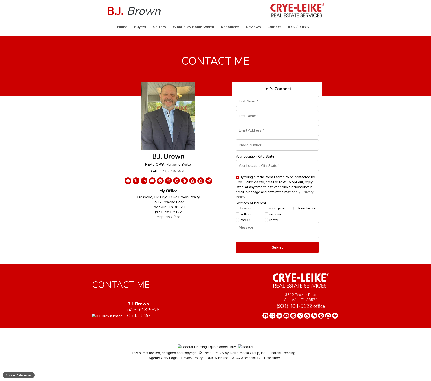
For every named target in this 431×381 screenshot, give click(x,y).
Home (122, 26)
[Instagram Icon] (168, 180)
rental (273, 220)
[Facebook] (265, 316)
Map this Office (168, 216)
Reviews (253, 26)
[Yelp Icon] (184, 180)
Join (291, 26)
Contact (274, 26)
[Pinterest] (293, 316)
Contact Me (138, 316)
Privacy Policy (192, 357)
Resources (230, 26)
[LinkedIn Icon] (144, 180)
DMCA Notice (217, 357)
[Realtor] (245, 346)
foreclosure (307, 208)
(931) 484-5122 (301, 306)
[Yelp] (314, 316)
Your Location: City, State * (256, 156)
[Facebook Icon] (128, 180)
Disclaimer (272, 357)
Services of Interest (251, 202)
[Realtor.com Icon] (192, 180)
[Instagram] (300, 316)
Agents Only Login (163, 357)
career (245, 220)
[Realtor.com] (321, 316)
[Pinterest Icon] (160, 180)
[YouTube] (286, 316)
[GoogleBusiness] (307, 316)
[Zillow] (328, 316)
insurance (276, 214)
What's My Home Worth (193, 26)
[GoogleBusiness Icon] (176, 180)
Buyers (140, 26)
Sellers (159, 26)
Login (303, 26)
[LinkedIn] (279, 316)
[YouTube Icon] (152, 180)
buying (245, 208)
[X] (272, 316)
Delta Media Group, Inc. (248, 352)
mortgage (277, 208)
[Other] (335, 316)
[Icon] (208, 180)
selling (245, 214)
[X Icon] (136, 180)
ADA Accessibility (246, 357)
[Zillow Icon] (200, 180)
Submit (277, 247)
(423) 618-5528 (172, 171)
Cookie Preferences (18, 375)
